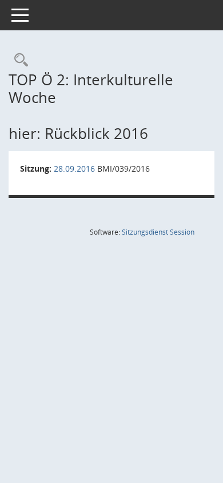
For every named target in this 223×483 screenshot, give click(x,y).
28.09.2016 (74, 168)
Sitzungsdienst (158, 232)
